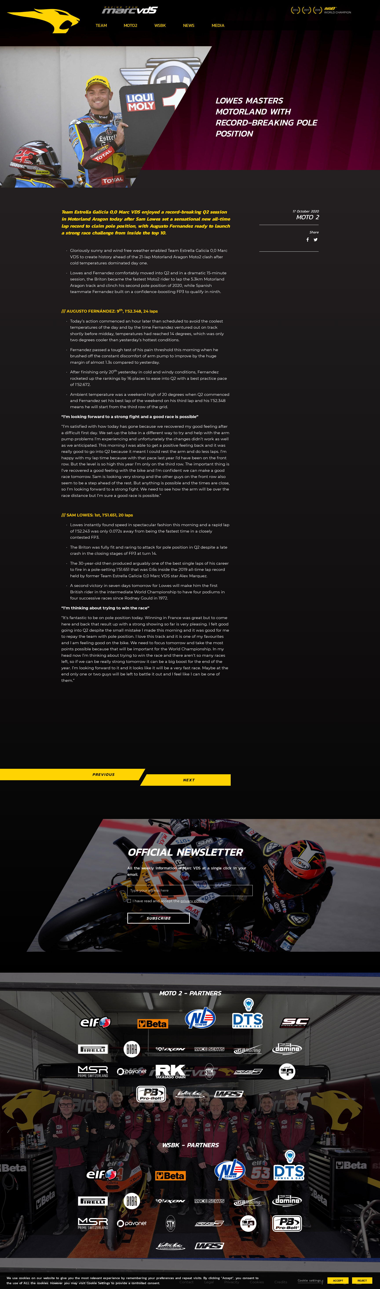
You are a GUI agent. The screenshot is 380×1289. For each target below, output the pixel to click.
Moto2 (130, 25)
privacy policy (192, 901)
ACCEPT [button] (338, 1280)
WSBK (160, 25)
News (188, 25)
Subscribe (158, 918)
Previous (103, 774)
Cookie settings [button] (309, 1280)
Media (218, 25)
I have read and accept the (168, 901)
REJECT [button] (362, 1280)
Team (101, 25)
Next (189, 780)
